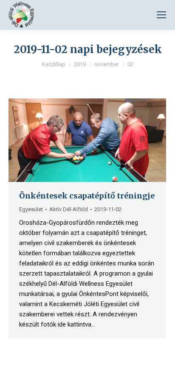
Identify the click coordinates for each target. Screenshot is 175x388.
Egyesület (31, 209)
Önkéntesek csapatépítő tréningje (87, 196)
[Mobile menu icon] (161, 15)
